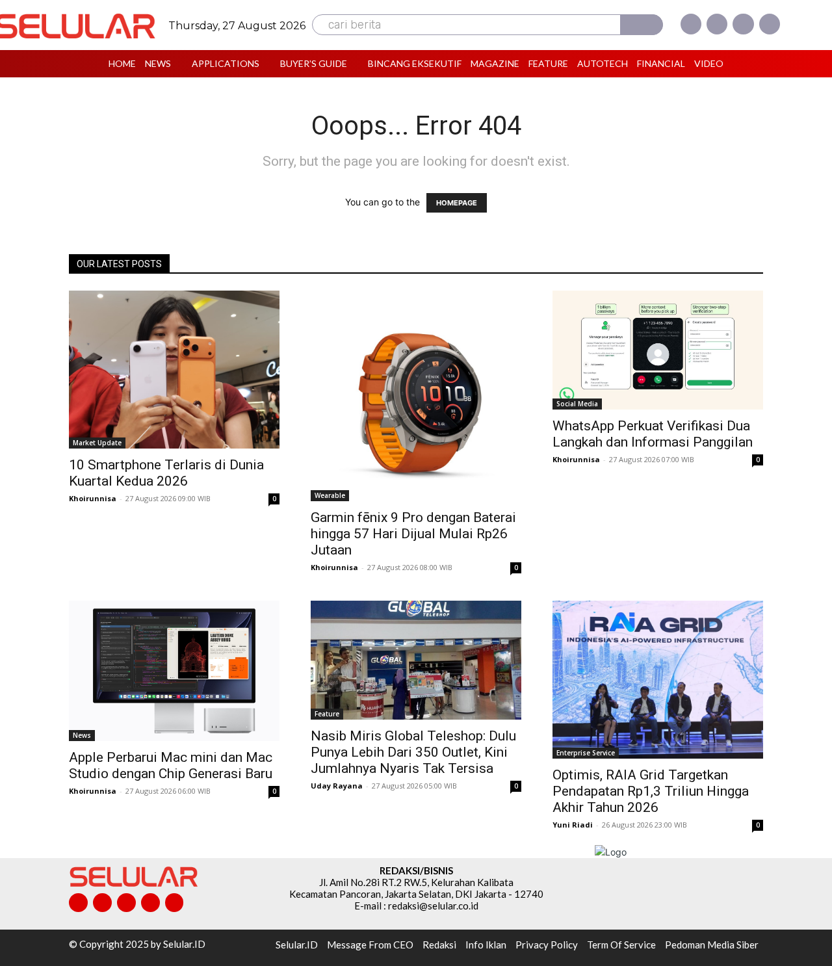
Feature (327, 713)
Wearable (330, 495)
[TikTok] (126, 902)
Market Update (97, 442)
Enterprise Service (585, 752)
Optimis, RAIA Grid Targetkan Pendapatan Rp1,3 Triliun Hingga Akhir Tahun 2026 (650, 791)
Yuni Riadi (572, 824)
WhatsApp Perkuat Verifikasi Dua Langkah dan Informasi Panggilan (652, 434)
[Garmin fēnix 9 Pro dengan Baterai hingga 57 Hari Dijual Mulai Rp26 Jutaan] (416, 396)
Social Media (577, 403)
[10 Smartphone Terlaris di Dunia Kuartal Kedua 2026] (174, 370)
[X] (743, 24)
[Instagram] (717, 24)
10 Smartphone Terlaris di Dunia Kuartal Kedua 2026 (166, 473)
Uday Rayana (337, 785)
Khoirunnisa (92, 498)
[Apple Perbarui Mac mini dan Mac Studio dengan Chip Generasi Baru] (174, 671)
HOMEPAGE (456, 202)
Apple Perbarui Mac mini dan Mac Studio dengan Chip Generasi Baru (170, 765)
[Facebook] (691, 24)
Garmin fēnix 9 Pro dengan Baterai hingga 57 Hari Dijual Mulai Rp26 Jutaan (413, 534)
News (82, 735)
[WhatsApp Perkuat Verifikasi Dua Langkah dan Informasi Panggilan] (657, 350)
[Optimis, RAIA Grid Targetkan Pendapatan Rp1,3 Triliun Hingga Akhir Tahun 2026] (657, 680)
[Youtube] (769, 24)
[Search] (641, 24)
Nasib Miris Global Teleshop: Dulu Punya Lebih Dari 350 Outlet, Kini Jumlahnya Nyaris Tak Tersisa (413, 752)
